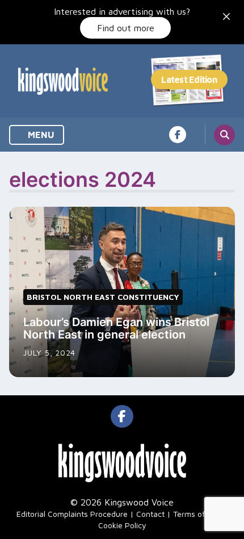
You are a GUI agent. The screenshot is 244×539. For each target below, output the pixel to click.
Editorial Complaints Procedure (72, 514)
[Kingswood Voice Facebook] (177, 134)
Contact (150, 514)
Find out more (125, 28)
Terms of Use (197, 514)
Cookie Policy (122, 525)
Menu (40, 134)
